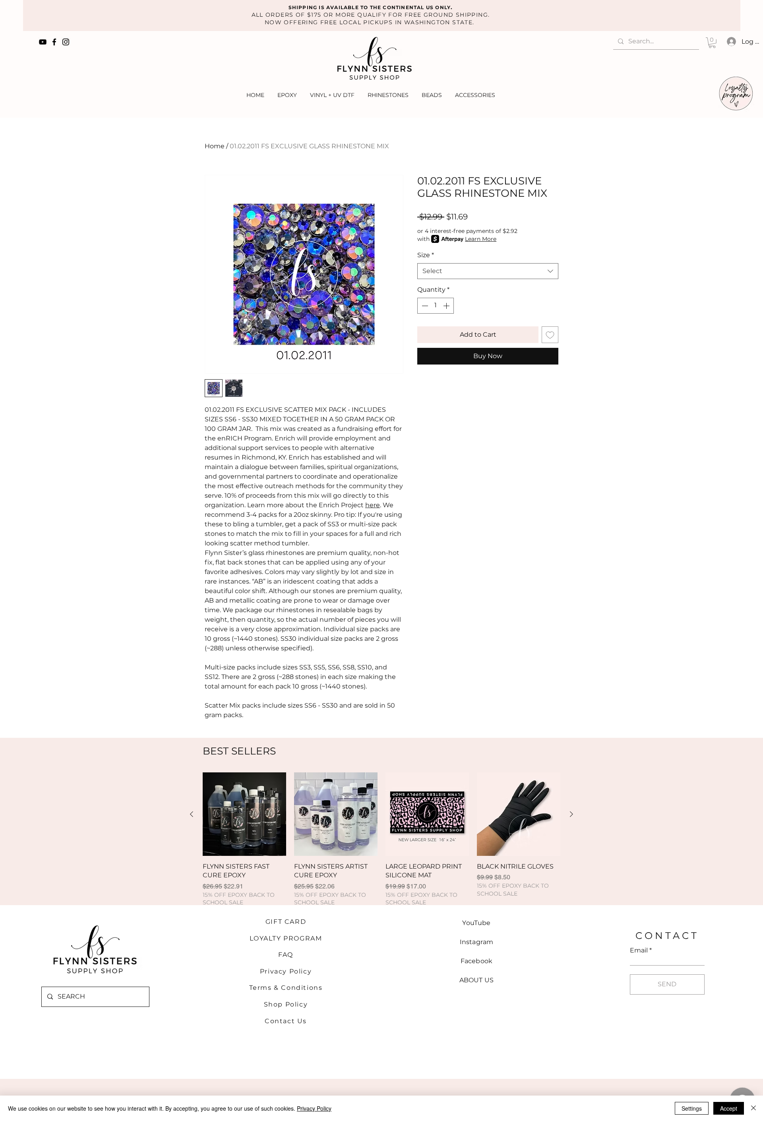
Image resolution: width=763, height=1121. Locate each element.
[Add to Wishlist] (550, 334)
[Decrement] (424, 305)
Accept (728, 1108)
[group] (381, 839)
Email (639, 950)
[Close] (753, 1108)
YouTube (476, 923)
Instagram (476, 942)
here (372, 505)
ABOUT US (476, 980)
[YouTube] (42, 42)
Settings (692, 1108)
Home (215, 146)
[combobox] (487, 271)
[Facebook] (54, 42)
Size (425, 255)
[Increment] (447, 305)
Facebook (476, 961)
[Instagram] (65, 42)
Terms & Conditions (286, 987)
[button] (712, 42)
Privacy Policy (286, 971)
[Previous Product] (191, 814)
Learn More (480, 238)
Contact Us (286, 1021)
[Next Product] (571, 814)
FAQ (285, 954)
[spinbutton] (436, 305)
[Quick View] (244, 814)
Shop (274, 1004)
